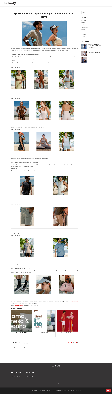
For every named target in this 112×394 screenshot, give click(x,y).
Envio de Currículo (15, 375)
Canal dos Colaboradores (17, 378)
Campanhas (19, 347)
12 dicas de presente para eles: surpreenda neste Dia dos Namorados (94, 58)
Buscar (100, 12)
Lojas (28, 375)
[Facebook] (20, 342)
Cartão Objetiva (30, 376)
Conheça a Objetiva (16, 376)
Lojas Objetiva (40, 10)
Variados (83, 36)
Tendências (83, 34)
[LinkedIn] (27, 342)
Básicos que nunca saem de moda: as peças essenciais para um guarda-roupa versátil (94, 52)
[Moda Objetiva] (9, 3)
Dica (82, 32)
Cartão (82, 24)
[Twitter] (24, 342)
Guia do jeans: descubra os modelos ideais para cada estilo (94, 45)
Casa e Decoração (85, 27)
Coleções (24, 347)
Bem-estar (83, 20)
